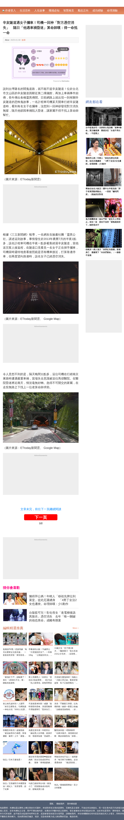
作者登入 (10, 10)
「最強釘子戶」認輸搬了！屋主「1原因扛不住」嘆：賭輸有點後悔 (14, 680)
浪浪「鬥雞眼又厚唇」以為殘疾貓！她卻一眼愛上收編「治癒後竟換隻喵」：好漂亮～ (66, 707)
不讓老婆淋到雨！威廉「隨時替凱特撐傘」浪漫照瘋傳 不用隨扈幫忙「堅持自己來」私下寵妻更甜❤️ (41, 707)
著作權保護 (72, 804)
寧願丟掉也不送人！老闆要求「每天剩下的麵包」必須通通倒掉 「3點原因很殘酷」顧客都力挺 (66, 760)
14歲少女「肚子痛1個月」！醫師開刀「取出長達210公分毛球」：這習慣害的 (66, 651)
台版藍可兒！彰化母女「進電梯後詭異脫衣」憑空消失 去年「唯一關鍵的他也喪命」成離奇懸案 (52, 616)
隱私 (52, 804)
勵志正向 (83, 10)
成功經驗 (97, 10)
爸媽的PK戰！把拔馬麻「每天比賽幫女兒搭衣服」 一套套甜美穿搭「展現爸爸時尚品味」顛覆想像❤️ (15, 652)
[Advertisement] (41, 206)
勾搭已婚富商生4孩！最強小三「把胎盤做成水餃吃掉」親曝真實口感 (40, 786)
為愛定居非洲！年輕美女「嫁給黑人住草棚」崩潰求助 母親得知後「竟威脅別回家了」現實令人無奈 (40, 733)
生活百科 (25, 10)
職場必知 (54, 10)
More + (76, 628)
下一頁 (41, 517)
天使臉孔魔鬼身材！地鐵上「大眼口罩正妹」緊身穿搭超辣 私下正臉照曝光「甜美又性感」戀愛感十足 (66, 680)
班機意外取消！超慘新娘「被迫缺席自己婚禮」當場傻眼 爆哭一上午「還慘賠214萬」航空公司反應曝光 (14, 733)
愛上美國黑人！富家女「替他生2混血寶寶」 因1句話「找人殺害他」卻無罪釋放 (40, 680)
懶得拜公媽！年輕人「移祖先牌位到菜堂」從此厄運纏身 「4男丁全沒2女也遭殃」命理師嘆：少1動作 (53, 600)
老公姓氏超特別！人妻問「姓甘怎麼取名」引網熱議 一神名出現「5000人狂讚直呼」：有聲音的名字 (15, 707)
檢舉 (24, 40)
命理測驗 (112, 10)
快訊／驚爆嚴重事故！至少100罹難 (66, 786)
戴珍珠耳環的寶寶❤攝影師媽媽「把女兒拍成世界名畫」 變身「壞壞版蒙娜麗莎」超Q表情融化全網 (40, 760)
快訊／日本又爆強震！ (12, 760)
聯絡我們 (60, 804)
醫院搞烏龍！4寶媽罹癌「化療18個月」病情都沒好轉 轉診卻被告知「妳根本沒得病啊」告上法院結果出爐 (66, 733)
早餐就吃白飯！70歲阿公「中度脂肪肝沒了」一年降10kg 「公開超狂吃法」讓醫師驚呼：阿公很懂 (40, 652)
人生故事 (39, 10)
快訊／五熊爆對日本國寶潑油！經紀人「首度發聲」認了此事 (14, 786)
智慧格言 (68, 10)
